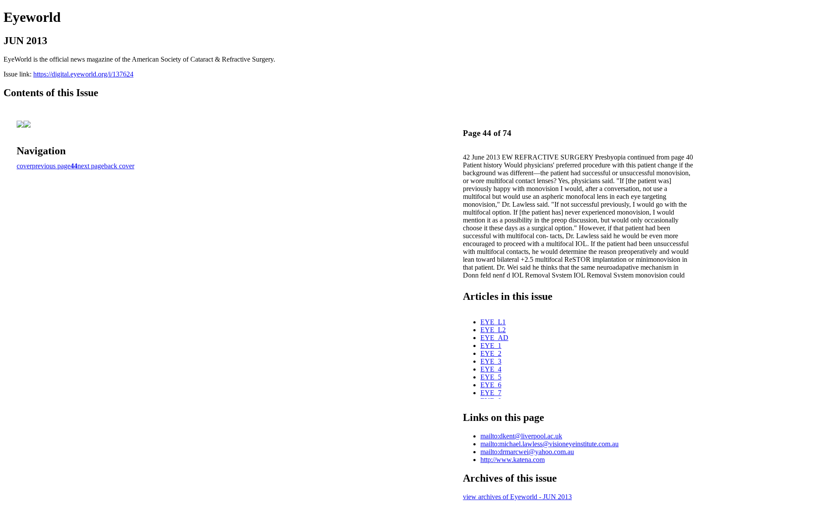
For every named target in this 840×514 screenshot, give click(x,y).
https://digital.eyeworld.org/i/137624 (83, 74)
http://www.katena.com (512, 459)
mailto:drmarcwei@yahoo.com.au (527, 451)
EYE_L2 (493, 329)
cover (24, 166)
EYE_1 (490, 345)
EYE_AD (494, 337)
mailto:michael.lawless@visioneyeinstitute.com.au (549, 444)
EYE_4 (490, 369)
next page (90, 166)
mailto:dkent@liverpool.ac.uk (521, 436)
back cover (119, 166)
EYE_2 (490, 353)
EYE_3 (490, 361)
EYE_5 (490, 377)
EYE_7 (490, 392)
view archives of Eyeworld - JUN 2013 (517, 496)
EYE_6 (490, 385)
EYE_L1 (493, 322)
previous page (51, 166)
